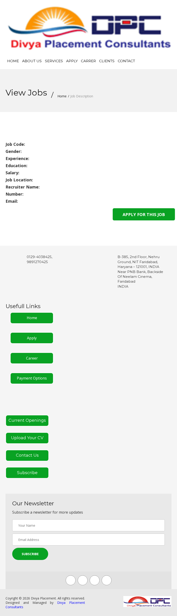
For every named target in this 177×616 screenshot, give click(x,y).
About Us (32, 61)
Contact (126, 61)
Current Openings (27, 420)
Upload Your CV (27, 437)
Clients (107, 61)
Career (32, 358)
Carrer (88, 61)
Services (54, 61)
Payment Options (32, 378)
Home (13, 61)
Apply (72, 61)
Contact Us (27, 455)
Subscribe (27, 472)
